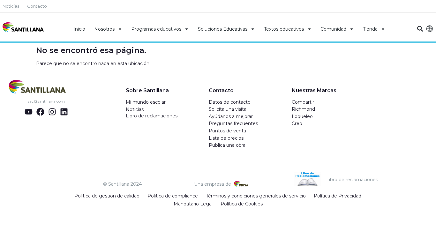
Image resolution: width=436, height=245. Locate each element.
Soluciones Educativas (222, 29)
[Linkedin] (64, 112)
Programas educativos (156, 29)
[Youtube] (29, 112)
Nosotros (104, 29)
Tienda (370, 29)
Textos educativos (284, 29)
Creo (297, 123)
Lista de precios (226, 138)
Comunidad (333, 29)
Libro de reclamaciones (151, 116)
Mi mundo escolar (146, 102)
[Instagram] (52, 112)
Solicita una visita (227, 109)
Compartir (303, 102)
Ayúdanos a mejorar (231, 116)
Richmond (303, 109)
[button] (420, 29)
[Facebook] (40, 112)
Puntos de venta (227, 131)
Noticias (135, 109)
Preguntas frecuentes (233, 123)
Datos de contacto (230, 102)
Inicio (79, 29)
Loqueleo (302, 116)
